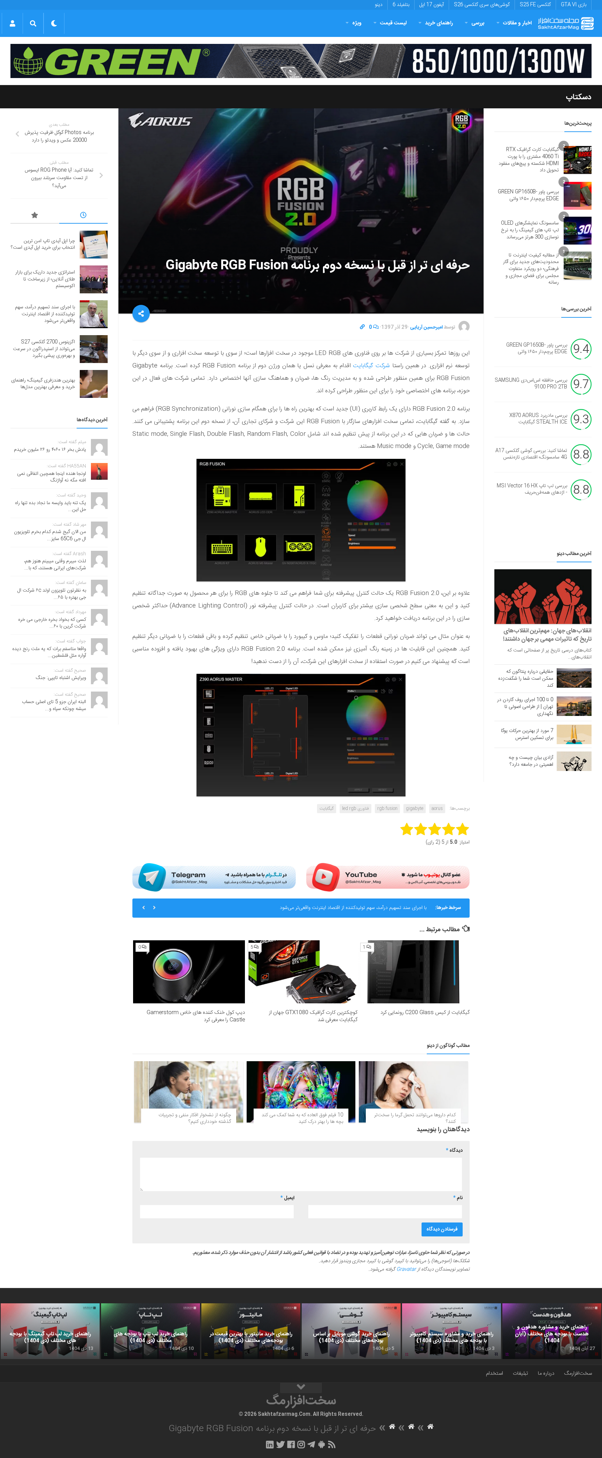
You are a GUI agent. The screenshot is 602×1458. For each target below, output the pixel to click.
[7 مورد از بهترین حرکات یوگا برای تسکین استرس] (574, 734)
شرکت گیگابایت (370, 366)
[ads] (301, 61)
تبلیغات (520, 1373)
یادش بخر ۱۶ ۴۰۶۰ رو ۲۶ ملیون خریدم (50, 450)
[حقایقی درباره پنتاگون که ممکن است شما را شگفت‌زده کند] (574, 678)
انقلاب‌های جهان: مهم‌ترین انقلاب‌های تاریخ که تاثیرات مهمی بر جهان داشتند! (547, 635)
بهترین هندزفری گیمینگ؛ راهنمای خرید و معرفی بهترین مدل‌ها (43, 384)
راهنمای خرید (439, 23)
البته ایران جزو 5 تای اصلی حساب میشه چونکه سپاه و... (54, 705)
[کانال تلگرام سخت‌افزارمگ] (311, 1444)
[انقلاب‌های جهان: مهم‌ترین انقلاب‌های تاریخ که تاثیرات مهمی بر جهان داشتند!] (543, 596)
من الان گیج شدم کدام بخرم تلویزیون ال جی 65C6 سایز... (50, 535)
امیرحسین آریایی (426, 327)
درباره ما (546, 1373)
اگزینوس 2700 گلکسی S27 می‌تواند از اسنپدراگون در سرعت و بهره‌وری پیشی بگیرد (44, 349)
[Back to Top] (301, 1388)
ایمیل (287, 1198)
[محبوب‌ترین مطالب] (34, 216)
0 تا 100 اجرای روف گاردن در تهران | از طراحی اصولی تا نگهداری (525, 707)
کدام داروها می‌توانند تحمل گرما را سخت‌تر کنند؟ (415, 1118)
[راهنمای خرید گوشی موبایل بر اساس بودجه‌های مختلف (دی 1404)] (351, 1331)
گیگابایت (326, 808)
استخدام (494, 1373)
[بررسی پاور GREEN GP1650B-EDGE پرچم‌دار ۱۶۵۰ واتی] (578, 196)
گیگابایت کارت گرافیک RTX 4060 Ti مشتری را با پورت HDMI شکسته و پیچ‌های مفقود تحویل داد (529, 160)
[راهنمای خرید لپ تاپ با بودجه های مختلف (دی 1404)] (150, 1331)
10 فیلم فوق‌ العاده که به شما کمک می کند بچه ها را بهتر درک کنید (302, 1118)
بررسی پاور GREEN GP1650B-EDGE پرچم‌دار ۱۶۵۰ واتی (528, 195)
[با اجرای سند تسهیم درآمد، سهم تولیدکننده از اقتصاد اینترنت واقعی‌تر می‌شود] (94, 314)
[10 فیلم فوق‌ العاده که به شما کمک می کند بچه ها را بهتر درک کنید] (301, 1092)
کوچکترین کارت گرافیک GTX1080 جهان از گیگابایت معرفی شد (313, 1016)
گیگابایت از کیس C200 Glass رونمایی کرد (425, 1012)
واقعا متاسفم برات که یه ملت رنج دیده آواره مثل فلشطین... (49, 652)
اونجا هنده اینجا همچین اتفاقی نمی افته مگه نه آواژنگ (51, 477)
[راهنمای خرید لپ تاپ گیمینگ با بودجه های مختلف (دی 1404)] (50, 1331)
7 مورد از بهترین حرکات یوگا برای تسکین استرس (527, 734)
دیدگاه (454, 1151)
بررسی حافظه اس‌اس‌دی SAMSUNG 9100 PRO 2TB (531, 384)
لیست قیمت (393, 23)
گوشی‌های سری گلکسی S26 (482, 5)
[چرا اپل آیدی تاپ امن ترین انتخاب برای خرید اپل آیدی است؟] (94, 245)
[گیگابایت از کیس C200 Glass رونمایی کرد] (414, 971)
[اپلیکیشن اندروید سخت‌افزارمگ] (321, 1444)
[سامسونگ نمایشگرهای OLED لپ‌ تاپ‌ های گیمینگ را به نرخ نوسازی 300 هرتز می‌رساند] (578, 231)
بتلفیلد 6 (401, 5)
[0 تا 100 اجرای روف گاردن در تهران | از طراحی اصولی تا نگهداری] (574, 706)
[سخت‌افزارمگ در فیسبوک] (291, 1444)
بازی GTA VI (573, 5)
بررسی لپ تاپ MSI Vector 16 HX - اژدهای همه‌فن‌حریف (532, 489)
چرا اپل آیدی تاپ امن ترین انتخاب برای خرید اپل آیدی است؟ (43, 244)
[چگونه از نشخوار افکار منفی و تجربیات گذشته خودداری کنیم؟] (188, 1092)
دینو (379, 5)
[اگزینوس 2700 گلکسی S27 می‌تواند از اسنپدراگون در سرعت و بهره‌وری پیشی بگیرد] (94, 349)
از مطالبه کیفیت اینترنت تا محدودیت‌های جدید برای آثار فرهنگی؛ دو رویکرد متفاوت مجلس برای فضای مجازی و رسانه (531, 269)
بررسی (478, 23)
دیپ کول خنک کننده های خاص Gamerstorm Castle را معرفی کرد (196, 1016)
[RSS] (332, 1444)
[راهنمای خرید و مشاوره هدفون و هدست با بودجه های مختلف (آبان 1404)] (551, 1331)
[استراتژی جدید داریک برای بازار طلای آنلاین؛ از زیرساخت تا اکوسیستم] (94, 279)
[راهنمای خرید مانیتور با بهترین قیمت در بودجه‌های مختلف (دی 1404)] (250, 1331)
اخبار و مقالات (517, 23)
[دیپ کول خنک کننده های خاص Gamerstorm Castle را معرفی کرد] (189, 971)
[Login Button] (12, 23)
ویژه (357, 23)
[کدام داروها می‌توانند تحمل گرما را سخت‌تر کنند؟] (413, 1092)
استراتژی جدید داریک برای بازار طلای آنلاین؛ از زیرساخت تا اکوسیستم (45, 279)
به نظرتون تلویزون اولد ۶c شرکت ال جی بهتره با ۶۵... (51, 594)
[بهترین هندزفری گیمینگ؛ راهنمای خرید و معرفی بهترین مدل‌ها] (94, 384)
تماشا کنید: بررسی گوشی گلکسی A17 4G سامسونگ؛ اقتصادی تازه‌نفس (531, 454)
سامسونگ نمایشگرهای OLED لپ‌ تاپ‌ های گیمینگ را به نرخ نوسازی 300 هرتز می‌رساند (530, 230)
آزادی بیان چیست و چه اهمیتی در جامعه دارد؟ (531, 761)
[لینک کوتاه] (362, 327)
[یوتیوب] (388, 877)
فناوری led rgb (355, 808)
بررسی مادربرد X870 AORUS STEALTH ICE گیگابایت (538, 419)
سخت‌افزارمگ (578, 1373)
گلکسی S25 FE (535, 5)
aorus (437, 808)
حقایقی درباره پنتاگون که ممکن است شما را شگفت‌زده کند (525, 679)
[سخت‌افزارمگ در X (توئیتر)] (280, 1444)
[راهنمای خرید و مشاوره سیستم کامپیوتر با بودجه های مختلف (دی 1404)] (451, 1331)
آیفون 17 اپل (431, 5)
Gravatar (406, 1269)
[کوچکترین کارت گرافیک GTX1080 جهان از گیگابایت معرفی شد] (301, 971)
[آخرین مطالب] (83, 216)
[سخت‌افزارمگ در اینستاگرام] (301, 1444)
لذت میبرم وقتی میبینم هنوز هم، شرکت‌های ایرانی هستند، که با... (55, 564)
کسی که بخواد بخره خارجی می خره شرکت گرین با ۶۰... (52, 623)
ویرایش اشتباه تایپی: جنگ (61, 678)
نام (458, 1198)
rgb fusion (387, 808)
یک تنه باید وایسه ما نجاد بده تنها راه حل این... (50, 506)
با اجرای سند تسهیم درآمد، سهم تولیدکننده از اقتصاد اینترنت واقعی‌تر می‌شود (353, 908)
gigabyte (414, 808)
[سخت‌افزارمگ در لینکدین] (269, 1444)
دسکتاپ (579, 97)
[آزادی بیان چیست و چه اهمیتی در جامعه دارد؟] (574, 761)
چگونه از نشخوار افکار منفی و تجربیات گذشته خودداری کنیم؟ (195, 1118)
